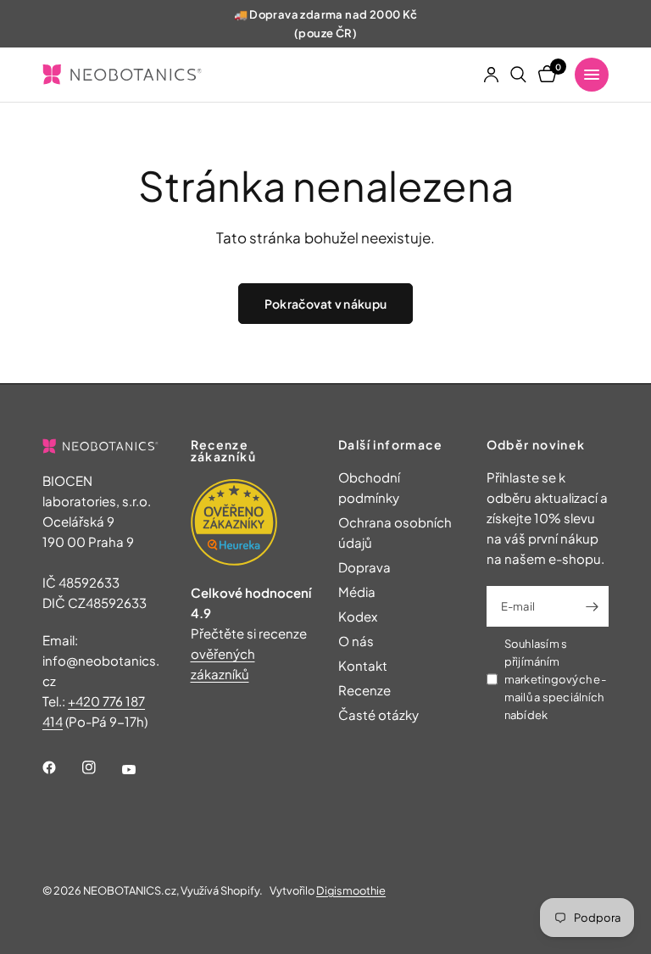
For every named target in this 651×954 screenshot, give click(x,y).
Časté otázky (378, 714)
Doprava (364, 567)
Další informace (390, 444)
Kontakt (362, 665)
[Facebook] (61, 767)
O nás (356, 641)
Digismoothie (351, 890)
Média (357, 591)
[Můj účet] (491, 74)
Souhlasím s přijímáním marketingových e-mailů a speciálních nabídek (555, 679)
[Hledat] (518, 74)
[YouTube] (140, 770)
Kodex (357, 616)
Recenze (364, 690)
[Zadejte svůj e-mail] (592, 606)
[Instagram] (101, 767)
